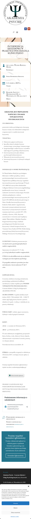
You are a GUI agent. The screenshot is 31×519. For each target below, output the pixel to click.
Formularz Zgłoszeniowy (16, 455)
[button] (28, 486)
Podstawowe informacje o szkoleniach (15, 418)
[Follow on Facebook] (25, 28)
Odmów (15, 508)
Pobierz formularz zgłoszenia (17, 375)
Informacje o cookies (15, 516)
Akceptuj (15, 503)
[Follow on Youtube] (29, 28)
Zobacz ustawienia (15, 512)
